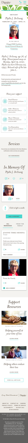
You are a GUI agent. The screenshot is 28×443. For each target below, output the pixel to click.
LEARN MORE (14, 338)
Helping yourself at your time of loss (14, 330)
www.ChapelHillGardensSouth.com (11, 83)
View (18, 198)
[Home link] (6, 2)
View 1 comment (7, 254)
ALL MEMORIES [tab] (8, 224)
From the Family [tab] (20, 224)
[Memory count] (6, 178)
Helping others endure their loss (14, 364)
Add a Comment (10, 288)
